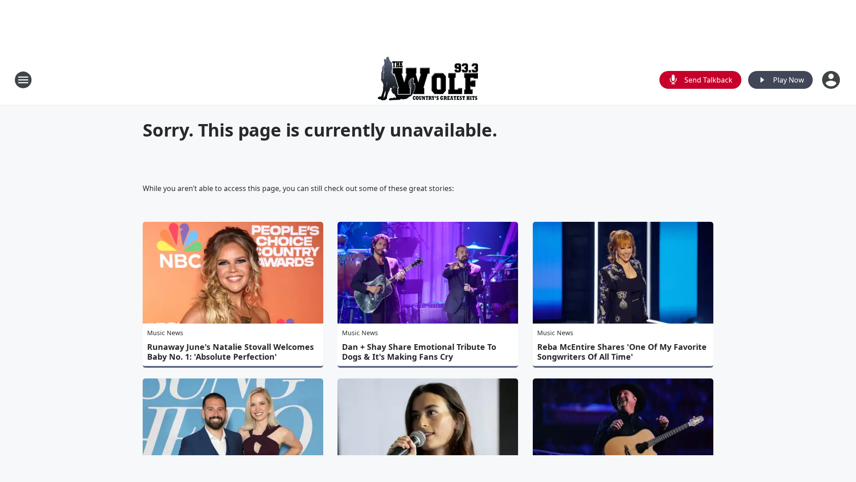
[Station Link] (428, 79)
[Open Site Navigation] (23, 80)
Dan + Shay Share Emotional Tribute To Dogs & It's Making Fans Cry (419, 352)
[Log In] (832, 80)
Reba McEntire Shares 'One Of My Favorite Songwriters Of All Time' (622, 352)
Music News (165, 332)
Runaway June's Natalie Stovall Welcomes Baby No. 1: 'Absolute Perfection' (230, 352)
